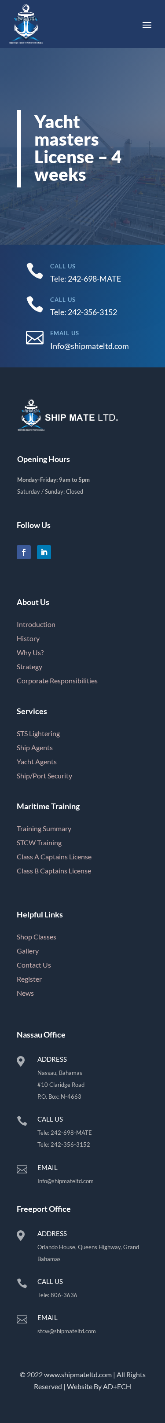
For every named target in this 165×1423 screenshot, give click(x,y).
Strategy (29, 666)
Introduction (36, 624)
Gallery (28, 950)
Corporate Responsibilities (57, 680)
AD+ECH (117, 1386)
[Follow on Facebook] (24, 552)
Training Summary (44, 828)
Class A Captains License (54, 856)
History (28, 638)
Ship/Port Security (44, 775)
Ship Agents (35, 747)
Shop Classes (36, 936)
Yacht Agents (37, 761)
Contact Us (34, 965)
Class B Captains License (54, 870)
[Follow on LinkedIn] (44, 552)
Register (29, 979)
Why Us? (30, 652)
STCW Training (39, 842)
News (25, 993)
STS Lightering (38, 733)
